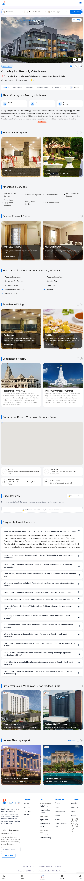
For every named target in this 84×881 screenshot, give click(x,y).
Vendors (27, 807)
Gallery (78, 20)
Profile (80, 878)
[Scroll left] (78, 132)
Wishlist (57, 819)
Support (73, 815)
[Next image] (79, 59)
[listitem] (21, 710)
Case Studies (60, 811)
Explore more (8, 256)
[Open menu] (80, 3)
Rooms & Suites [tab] (42, 87)
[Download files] (81, 66)
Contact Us (75, 807)
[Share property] (76, 66)
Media (57, 815)
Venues (27, 803)
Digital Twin (44, 806)
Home (3, 21)
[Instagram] (77, 820)
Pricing (57, 803)
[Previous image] (75, 59)
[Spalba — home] (3, 3)
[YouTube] (77, 825)
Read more (42, 122)
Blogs (57, 807)
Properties (11, 21)
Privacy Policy (29, 866)
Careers (73, 811)
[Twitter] (72, 829)
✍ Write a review (74, 496)
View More (71, 740)
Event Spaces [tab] (17, 87)
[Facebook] (72, 820)
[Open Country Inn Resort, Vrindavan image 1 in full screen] (42, 40)
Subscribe (8, 855)
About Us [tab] (6, 87)
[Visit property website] (71, 66)
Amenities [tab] (29, 87)
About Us (74, 803)
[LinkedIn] (72, 825)
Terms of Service (45, 866)
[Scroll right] (81, 132)
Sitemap (57, 866)
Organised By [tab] (56, 87)
